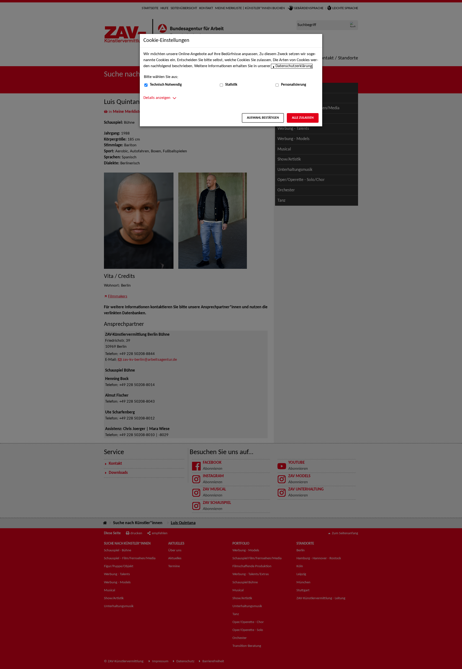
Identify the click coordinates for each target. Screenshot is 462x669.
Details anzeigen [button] (156, 98)
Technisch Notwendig (166, 85)
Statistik (231, 85)
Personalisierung (293, 85)
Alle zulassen (303, 118)
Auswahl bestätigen (263, 118)
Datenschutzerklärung (294, 66)
